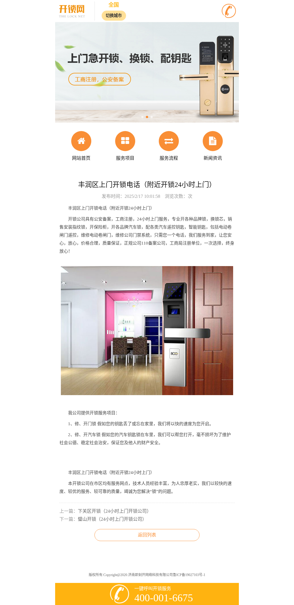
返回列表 (147, 534)
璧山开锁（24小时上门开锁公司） (112, 519)
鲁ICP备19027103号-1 (189, 575)
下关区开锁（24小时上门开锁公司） (114, 511)
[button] (142, 117)
